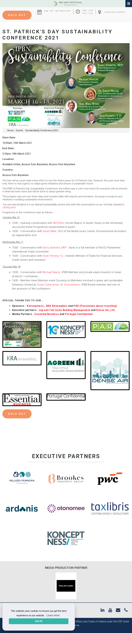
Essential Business (47, 314)
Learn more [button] (53, 615)
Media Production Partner (66, 568)
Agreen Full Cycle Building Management (65, 310)
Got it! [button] (38, 621)
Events (19, 130)
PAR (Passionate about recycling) (95, 305)
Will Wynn (58, 222)
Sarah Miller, (50, 231)
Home (10, 130)
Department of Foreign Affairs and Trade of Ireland (77, 621)
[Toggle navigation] (128, 3)
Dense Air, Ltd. (106, 310)
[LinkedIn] (102, 610)
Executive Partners (66, 456)
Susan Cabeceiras (48, 284)
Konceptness (72, 284)
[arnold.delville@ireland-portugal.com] (118, 610)
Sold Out (17, 15)
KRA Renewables (57, 305)
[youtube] (110, 610)
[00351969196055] (126, 610)
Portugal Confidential (79, 314)
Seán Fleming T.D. (53, 255)
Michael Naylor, (52, 272)
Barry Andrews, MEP (55, 247)
